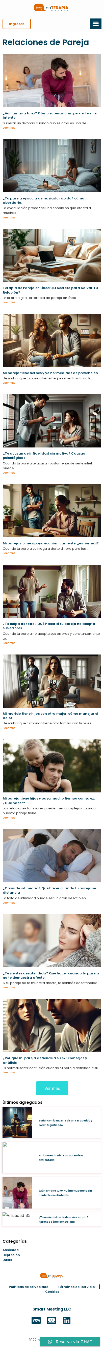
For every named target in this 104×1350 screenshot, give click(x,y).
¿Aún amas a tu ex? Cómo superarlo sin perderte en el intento (50, 115)
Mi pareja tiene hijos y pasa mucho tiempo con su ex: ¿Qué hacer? (49, 800)
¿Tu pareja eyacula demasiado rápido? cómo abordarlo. (43, 200)
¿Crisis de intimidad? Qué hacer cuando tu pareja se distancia (49, 890)
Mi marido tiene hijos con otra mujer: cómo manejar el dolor (50, 715)
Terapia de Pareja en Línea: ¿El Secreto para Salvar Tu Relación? (50, 290)
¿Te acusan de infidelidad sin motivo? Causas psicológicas (44, 455)
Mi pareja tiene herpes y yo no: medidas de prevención (50, 373)
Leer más (9, 127)
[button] (17, 24)
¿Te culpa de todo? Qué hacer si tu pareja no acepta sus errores (49, 625)
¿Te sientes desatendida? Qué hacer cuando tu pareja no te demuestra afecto (51, 975)
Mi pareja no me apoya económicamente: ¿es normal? (51, 543)
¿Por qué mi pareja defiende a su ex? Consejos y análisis (45, 1060)
